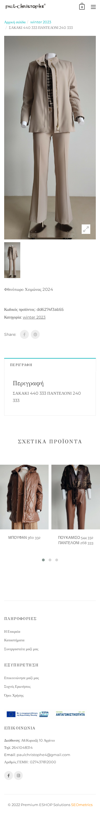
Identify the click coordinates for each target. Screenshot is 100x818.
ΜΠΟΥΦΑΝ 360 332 (24, 538)
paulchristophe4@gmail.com (43, 754)
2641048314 (22, 747)
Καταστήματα (14, 640)
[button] (43, 560)
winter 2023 (40, 22)
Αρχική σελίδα (15, 22)
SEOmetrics (81, 804)
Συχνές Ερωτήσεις (17, 686)
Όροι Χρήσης (14, 695)
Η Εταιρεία (12, 631)
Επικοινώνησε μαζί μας (21, 678)
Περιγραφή (21, 364)
